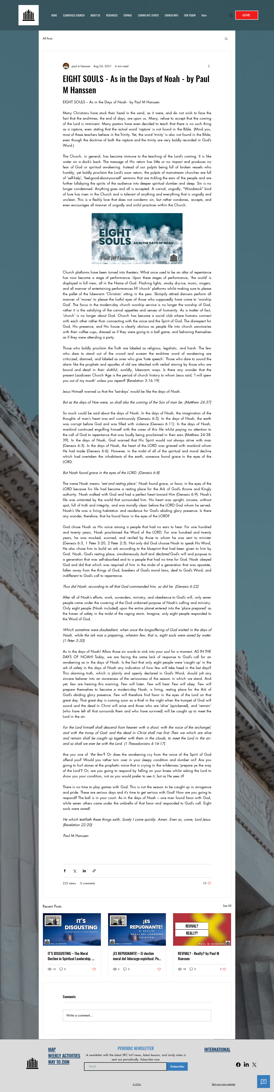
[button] (226, 38)
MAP (52, 1049)
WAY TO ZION (58, 1061)
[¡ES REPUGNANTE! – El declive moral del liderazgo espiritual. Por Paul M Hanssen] (137, 929)
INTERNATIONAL (217, 1049)
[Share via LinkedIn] (84, 871)
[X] (254, 1065)
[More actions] (208, 66)
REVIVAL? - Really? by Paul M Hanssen (198, 956)
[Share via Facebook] (65, 871)
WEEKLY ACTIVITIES (64, 1055)
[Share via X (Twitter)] (74, 871)
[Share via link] (94, 871)
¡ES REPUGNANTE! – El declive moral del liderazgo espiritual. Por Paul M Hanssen (136, 956)
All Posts (48, 38)
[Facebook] (238, 1065)
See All (227, 906)
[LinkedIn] (246, 1065)
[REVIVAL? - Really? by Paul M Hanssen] (202, 929)
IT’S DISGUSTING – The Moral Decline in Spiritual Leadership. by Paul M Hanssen (71, 956)
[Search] (231, 15)
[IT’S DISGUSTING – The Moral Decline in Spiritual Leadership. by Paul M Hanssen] (72, 929)
